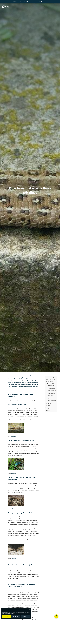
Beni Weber (34, 196)
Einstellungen (25, 616)
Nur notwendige (16, 616)
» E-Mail (40, 1)
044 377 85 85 (35, 1)
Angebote (23, 7)
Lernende (54, 7)
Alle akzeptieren (6, 616)
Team (47, 7)
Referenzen (36, 7)
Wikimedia (13, 436)
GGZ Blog (30, 7)
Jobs (50, 7)
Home (18, 7)
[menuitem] (18, 7)
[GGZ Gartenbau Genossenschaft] (5, 7)
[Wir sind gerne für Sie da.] (56, 616)
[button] (29, 610)
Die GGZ (42, 7)
